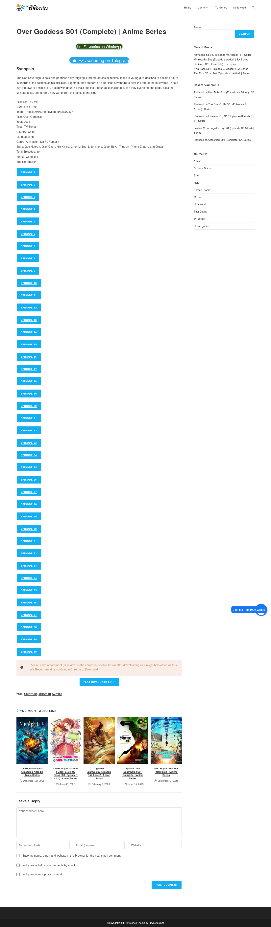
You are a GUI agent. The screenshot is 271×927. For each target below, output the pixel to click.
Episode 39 (29, 639)
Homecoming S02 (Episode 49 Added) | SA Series (223, 55)
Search (198, 27)
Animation (44, 693)
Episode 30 (29, 529)
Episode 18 (29, 381)
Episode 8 (28, 258)
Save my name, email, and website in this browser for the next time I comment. (71, 855)
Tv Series (199, 218)
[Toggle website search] (253, 7)
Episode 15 (29, 344)
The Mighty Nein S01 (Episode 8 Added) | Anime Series (31, 772)
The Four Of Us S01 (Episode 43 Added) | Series (222, 73)
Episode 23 (29, 442)
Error (196, 175)
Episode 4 (28, 209)
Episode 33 (29, 565)
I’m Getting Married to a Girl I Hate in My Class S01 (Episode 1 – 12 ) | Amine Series (65, 773)
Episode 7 (28, 246)
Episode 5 (28, 221)
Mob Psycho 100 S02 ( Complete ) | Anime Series (166, 772)
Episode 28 (29, 504)
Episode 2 (28, 184)
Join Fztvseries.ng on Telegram (99, 60)
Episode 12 (29, 307)
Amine (197, 161)
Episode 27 (29, 492)
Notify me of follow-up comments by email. (49, 865)
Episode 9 (28, 270)
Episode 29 (29, 516)
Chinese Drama (202, 168)
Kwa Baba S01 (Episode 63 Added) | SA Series (221, 69)
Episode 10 (29, 283)
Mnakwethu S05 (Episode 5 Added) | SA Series (221, 59)
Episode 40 (29, 651)
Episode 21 (29, 418)
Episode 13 (29, 320)
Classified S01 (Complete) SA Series (229, 140)
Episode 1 (28, 172)
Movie (197, 197)
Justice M (199, 128)
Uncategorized (202, 226)
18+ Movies (200, 154)
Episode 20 (29, 406)
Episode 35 (29, 590)
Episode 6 (28, 234)
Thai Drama (200, 211)
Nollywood (200, 204)
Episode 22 (29, 430)
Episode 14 (29, 332)
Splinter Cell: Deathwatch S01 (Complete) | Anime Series (132, 773)
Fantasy (57, 693)
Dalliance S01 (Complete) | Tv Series (215, 64)
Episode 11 (29, 295)
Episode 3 (28, 197)
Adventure (30, 693)
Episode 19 (29, 393)
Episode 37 (29, 615)
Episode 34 (29, 578)
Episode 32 (29, 553)
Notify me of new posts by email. (42, 874)
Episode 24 (29, 455)
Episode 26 (29, 479)
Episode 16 (29, 356)
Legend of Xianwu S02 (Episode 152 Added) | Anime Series (99, 773)
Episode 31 (29, 541)
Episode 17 (29, 369)
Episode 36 (29, 602)
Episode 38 (29, 627)
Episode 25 (29, 467)
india (196, 182)
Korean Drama (202, 190)
